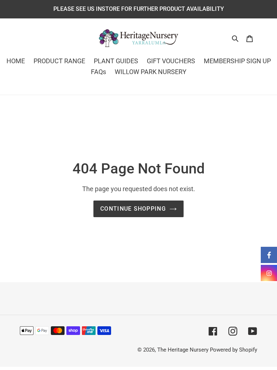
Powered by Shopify (233, 350)
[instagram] (269, 273)
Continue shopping (133, 208)
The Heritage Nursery (182, 350)
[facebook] (269, 255)
